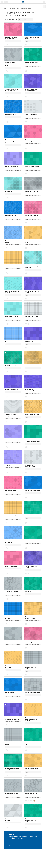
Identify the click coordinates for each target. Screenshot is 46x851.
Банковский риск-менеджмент (32, 515)
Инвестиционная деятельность (32, 490)
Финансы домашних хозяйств (32, 414)
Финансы (7, 465)
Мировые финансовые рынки (32, 540)
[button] (6, 2)
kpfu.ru (11, 845)
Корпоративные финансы (11, 389)
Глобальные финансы (10, 439)
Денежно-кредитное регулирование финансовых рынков (12, 64)
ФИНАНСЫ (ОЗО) (29, 341)
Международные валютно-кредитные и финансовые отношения (31, 719)
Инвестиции (8, 341)
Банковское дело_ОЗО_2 (11, 114)
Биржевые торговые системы (12, 266)
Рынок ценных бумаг (10, 365)
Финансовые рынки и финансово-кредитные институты (30, 667)
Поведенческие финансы (11, 566)
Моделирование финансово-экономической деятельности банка (12, 141)
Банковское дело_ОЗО (10, 191)
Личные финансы (9, 642)
